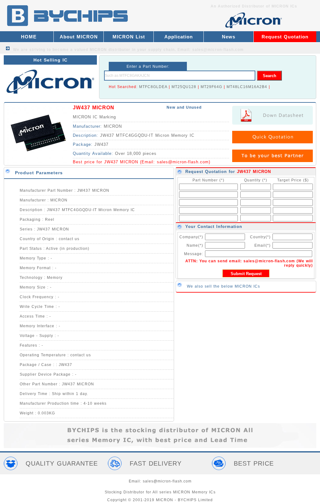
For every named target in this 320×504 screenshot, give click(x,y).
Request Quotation (285, 36)
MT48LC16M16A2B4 (247, 87)
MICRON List (128, 36)
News (228, 36)
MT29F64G (211, 87)
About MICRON (79, 36)
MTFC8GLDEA (153, 87)
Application (178, 36)
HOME (29, 36)
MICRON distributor (110, 49)
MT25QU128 (184, 87)
